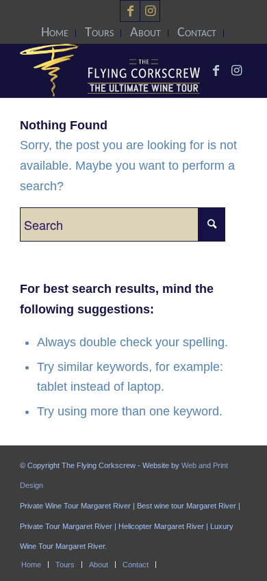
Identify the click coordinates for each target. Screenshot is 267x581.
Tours (99, 33)
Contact (196, 33)
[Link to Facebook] (130, 11)
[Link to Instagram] (150, 11)
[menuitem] (55, 33)
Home (54, 33)
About (145, 33)
